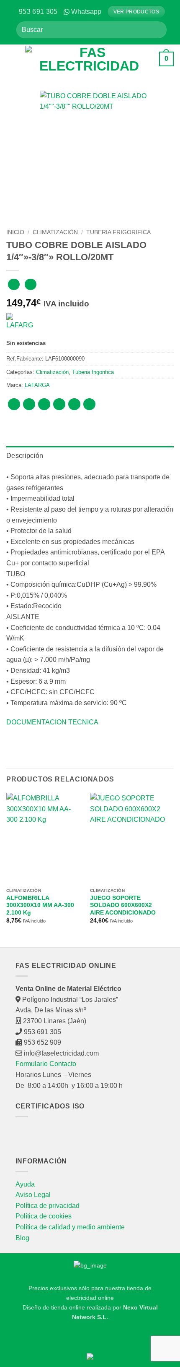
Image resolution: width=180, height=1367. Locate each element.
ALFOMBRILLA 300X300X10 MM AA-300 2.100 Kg (40, 905)
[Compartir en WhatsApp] (14, 404)
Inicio (15, 232)
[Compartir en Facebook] (29, 404)
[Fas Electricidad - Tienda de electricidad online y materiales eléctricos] (88, 59)
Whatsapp (86, 11)
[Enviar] (157, 29)
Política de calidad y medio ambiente (70, 1227)
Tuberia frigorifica (118, 232)
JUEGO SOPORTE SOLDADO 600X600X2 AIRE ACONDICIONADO (123, 905)
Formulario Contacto (45, 1063)
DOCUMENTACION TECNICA (52, 722)
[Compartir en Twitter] (44, 404)
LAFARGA (37, 385)
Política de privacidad (47, 1205)
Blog (22, 1238)
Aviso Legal (33, 1194)
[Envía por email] (59, 404)
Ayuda (25, 1184)
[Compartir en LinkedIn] (89, 404)
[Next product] (13, 284)
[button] (12, 59)
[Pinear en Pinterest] (74, 404)
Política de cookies (43, 1216)
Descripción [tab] (25, 455)
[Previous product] (30, 284)
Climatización (55, 232)
